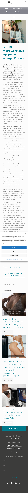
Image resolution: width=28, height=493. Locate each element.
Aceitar (14, 247)
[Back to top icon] (25, 490)
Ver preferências (14, 255)
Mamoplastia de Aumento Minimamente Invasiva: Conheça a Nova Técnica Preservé (13, 323)
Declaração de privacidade (17, 259)
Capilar (18, 12)
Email (4, 470)
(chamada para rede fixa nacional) (14, 449)
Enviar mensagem (14, 452)
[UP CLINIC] (10, 3)
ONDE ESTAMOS (14, 428)
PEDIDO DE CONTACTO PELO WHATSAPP (15, 274)
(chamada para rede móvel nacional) (14, 446)
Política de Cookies (9, 259)
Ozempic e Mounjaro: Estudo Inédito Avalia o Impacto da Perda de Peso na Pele (13, 414)
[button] (26, 233)
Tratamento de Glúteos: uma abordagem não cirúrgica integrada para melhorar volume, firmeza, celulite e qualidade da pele (13, 368)
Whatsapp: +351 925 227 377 (14, 445)
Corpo (8, 12)
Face (6, 8)
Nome (4, 460)
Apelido (4, 465)
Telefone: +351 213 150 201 (14, 448)
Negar (14, 251)
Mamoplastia (17, 8)
